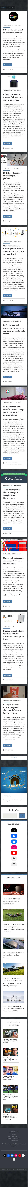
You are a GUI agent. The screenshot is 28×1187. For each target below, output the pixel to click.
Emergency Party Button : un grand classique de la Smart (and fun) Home (14, 692)
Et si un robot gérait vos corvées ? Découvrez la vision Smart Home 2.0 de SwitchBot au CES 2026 (13, 1008)
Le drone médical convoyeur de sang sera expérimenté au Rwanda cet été (14, 312)
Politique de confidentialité (14, 1138)
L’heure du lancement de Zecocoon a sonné (14, 17)
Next (15, 757)
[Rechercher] (22, 815)
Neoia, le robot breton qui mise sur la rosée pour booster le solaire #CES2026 (13, 955)
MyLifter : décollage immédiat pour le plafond (14, 160)
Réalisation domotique (13, 465)
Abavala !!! (14, 1131)
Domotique (9, 69)
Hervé (18, 25)
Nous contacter (14, 1140)
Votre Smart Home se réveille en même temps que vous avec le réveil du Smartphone (14, 393)
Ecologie (8, 533)
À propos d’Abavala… (14, 1136)
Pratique (8, 221)
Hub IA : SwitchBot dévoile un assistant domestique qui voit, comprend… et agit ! (11, 901)
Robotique (8, 381)
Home (3, 7)
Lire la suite (8, 65)
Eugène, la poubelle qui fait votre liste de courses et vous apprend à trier (14, 618)
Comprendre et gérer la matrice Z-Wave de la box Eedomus (14, 545)
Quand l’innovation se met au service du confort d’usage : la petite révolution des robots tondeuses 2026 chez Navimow (13, 928)
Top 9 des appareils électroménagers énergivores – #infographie (14, 477)
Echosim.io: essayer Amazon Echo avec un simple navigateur (14, 81)
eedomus (15, 463)
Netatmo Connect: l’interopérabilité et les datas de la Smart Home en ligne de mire (14, 233)
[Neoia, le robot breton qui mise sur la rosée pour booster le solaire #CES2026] (13, 944)
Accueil (14, 1134)
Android (8, 463)
